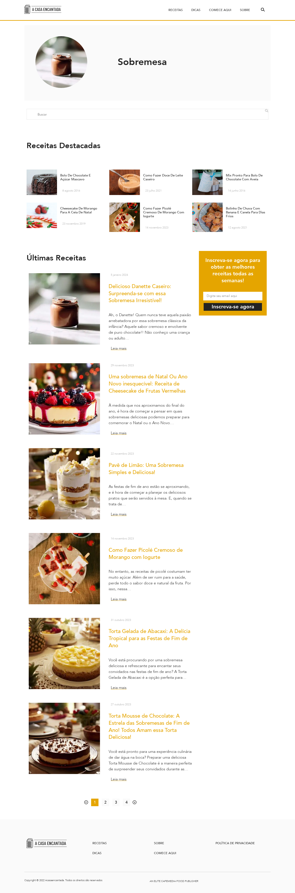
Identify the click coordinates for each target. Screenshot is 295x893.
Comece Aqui (220, 10)
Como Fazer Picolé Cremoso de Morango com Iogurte (146, 554)
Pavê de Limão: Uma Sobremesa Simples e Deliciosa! (146, 469)
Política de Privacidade (235, 843)
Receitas (175, 10)
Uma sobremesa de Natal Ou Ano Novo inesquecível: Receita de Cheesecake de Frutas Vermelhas (148, 384)
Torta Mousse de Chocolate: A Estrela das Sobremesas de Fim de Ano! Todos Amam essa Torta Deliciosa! (149, 726)
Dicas (195, 10)
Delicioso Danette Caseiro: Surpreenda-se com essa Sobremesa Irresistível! (140, 293)
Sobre (245, 10)
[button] (262, 9)
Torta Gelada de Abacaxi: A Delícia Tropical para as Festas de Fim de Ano (149, 638)
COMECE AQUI (165, 853)
